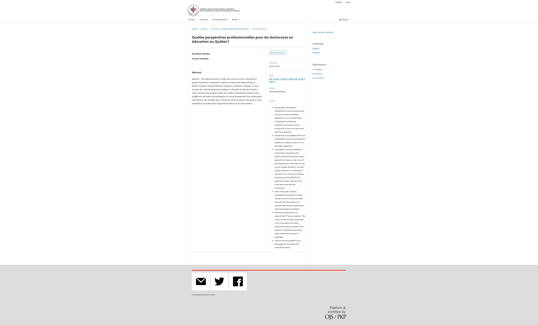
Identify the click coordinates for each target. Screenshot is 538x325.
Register (338, 2)
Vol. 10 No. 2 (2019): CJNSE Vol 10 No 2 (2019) (230, 29)
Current (191, 19)
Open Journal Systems (322, 32)
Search (344, 19)
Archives (203, 19)
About (235, 19)
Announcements (219, 19)
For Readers (317, 69)
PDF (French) (278, 53)
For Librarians (318, 78)
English (315, 48)
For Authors (317, 73)
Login (347, 2)
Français (316, 52)
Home (194, 29)
